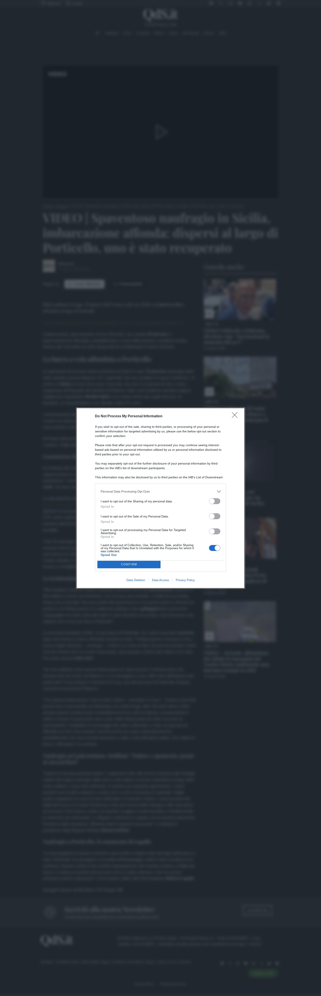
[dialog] (160, 498)
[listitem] (160, 491)
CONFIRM (129, 564)
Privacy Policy (185, 580)
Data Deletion (135, 580)
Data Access (160, 580)
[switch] (214, 501)
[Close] (236, 416)
